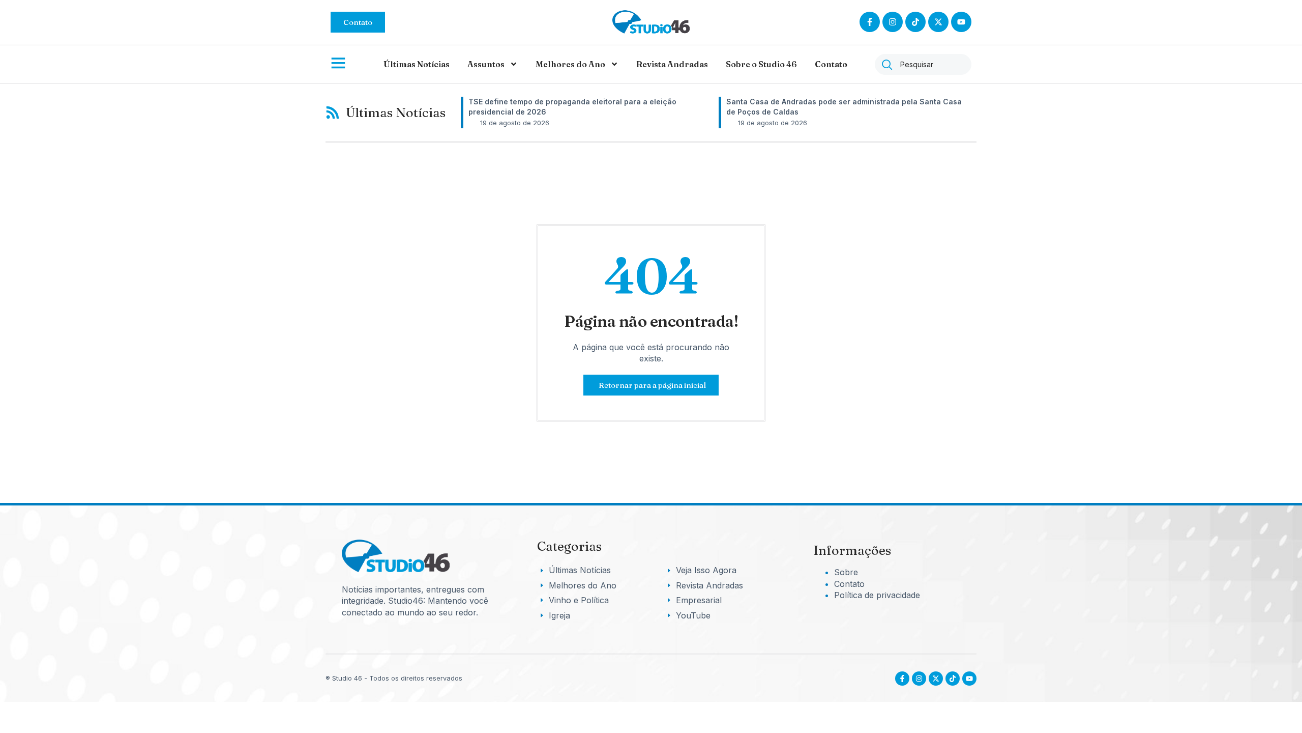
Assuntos (486, 64)
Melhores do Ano (570, 64)
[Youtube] (969, 678)
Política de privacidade (877, 595)
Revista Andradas (672, 64)
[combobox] (923, 64)
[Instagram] (892, 22)
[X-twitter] (938, 22)
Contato (831, 64)
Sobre (846, 572)
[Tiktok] (915, 22)
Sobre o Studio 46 (761, 64)
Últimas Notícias (416, 64)
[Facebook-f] (870, 22)
